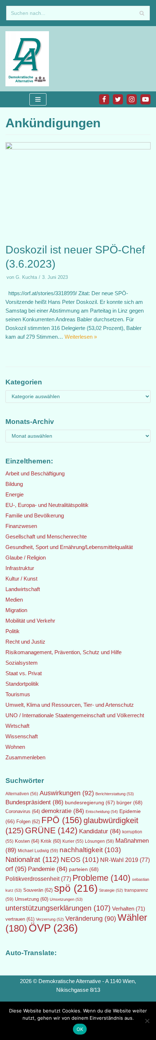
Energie (14, 494)
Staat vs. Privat (23, 673)
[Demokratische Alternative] (29, 58)
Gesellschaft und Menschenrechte (46, 536)
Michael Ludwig (38, 850)
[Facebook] (104, 99)
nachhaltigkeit (90, 850)
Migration (16, 610)
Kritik (51, 841)
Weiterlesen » (81, 337)
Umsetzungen (66, 899)
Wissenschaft (21, 736)
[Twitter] (118, 99)
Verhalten (128, 909)
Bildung (14, 484)
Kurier (72, 841)
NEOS (80, 859)
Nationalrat (32, 859)
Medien (14, 600)
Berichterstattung (114, 794)
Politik (12, 631)
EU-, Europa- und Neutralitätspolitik (47, 505)
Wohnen (15, 747)
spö (76, 888)
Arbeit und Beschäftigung (35, 473)
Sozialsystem (21, 663)
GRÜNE (51, 830)
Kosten (27, 841)
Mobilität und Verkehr (30, 621)
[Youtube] (145, 99)
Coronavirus (22, 811)
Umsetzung (31, 899)
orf (15, 868)
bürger (129, 802)
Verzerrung (50, 919)
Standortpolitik (22, 684)
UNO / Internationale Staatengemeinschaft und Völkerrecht (74, 715)
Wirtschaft (17, 726)
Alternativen (21, 793)
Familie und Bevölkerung (34, 515)
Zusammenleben (25, 757)
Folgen (28, 821)
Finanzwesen (21, 526)
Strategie (111, 890)
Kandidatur (100, 831)
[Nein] (147, 1020)
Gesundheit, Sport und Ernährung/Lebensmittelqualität (69, 547)
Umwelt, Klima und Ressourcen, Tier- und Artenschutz (69, 705)
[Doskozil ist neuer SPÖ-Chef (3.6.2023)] (78, 147)
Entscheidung (102, 811)
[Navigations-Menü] (37, 99)
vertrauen (19, 919)
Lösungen (99, 841)
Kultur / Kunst (21, 578)
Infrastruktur (19, 568)
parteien (84, 869)
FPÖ (61, 820)
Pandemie (47, 869)
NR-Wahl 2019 (125, 860)
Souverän (38, 890)
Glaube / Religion (25, 557)
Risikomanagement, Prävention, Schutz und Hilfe (63, 652)
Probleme (102, 878)
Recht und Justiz (25, 642)
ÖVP (53, 928)
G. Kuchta (26, 277)
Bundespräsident (34, 802)
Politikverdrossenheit (38, 879)
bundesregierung (90, 802)
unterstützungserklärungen (58, 908)
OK (80, 1029)
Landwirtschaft (22, 589)
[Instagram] (132, 99)
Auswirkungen (67, 793)
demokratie (62, 811)
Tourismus (17, 694)
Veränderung (90, 918)
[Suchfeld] (142, 13)
